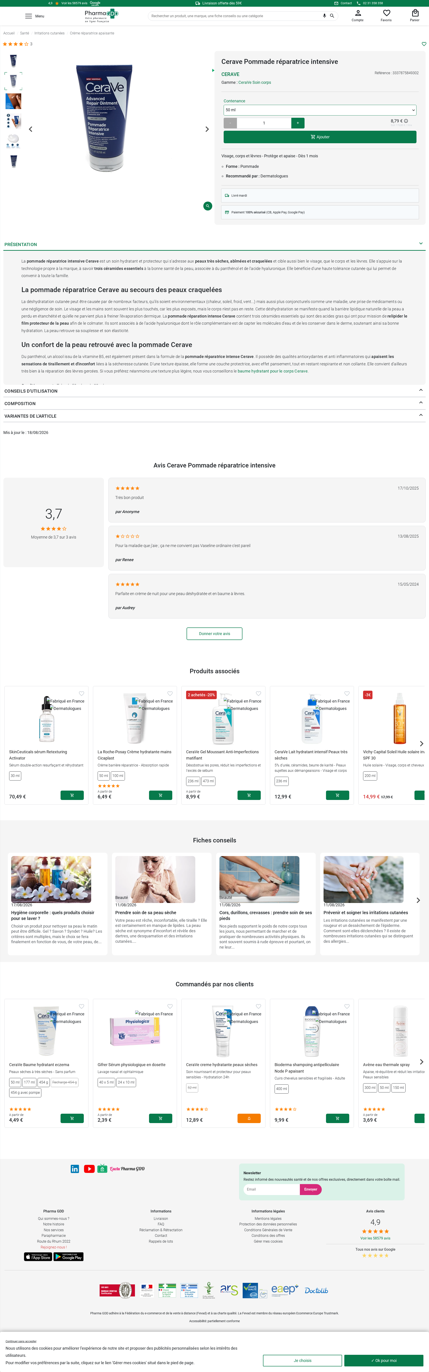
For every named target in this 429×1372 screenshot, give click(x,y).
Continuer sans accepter (21, 1341)
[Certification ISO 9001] (117, 1290)
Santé (329, 897)
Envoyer (310, 1189)
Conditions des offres (268, 1235)
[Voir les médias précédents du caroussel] (30, 129)
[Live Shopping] (102, 1169)
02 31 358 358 (373, 3)
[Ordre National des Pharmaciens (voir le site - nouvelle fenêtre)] (209, 1290)
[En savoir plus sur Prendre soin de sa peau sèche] (161, 875)
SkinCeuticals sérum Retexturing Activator (38, 755)
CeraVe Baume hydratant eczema (39, 1064)
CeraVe (230, 74)
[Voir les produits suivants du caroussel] (421, 743)
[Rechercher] (332, 16)
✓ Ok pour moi (384, 1360)
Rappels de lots (161, 1241)
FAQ (161, 1224)
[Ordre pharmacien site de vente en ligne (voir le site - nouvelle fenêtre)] (167, 1290)
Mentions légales (268, 1218)
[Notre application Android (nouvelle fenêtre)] (68, 1256)
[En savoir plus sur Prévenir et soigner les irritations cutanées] (370, 875)
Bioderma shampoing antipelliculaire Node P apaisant (307, 1067)
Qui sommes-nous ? (53, 1218)
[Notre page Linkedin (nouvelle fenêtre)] (75, 1169)
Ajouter (323, 137)
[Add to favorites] (81, 693)
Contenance (234, 101)
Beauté (17, 897)
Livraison (161, 1218)
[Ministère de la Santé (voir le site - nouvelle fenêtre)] (147, 1290)
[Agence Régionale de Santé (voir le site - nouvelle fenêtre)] (229, 1290)
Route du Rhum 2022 (53, 1241)
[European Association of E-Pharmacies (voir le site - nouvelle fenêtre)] (285, 1290)
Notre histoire (53, 1224)
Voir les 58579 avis (74, 3)
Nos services (54, 1230)
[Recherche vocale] (324, 17)
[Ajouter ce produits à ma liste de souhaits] (424, 44)
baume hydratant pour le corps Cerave (273, 371)
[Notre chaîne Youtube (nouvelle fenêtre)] (89, 1169)
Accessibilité (197, 1321)
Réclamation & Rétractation (161, 1230)
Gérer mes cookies (268, 1241)
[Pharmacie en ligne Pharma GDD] (100, 15)
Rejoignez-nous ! (54, 1247)
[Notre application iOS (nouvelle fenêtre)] (38, 1256)
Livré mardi (239, 195)
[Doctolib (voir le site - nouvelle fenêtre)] (316, 1290)
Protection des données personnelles (268, 1224)
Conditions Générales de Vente (268, 1230)
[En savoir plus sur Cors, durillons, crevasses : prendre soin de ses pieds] (265, 875)
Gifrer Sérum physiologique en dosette (132, 1064)
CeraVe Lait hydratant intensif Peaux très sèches (311, 755)
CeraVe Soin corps (254, 82)
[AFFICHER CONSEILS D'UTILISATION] (421, 391)
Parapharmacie (54, 1235)
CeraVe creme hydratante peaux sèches (221, 1064)
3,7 (53, 514)
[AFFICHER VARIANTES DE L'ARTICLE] (421, 416)
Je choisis (302, 1360)
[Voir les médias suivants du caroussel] (207, 129)
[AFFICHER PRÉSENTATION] (421, 244)
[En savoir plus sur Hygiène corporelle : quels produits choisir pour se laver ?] (57, 875)
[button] (28, 16)
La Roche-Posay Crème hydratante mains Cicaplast (134, 755)
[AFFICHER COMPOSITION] (421, 403)
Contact (346, 3)
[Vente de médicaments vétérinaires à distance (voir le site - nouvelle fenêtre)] (189, 1290)
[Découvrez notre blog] (127, 1169)
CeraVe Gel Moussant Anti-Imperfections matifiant (222, 755)
